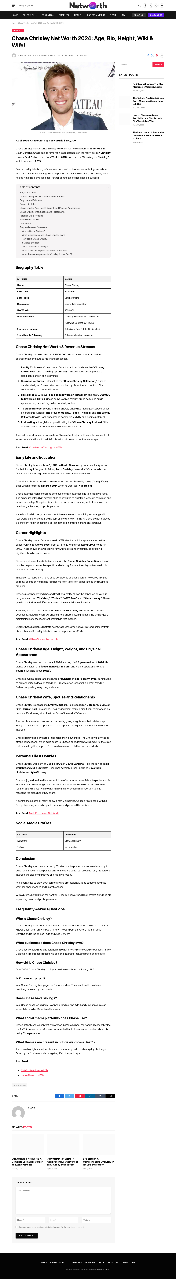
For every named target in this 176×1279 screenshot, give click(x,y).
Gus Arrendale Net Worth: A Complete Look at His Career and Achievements (27, 1161)
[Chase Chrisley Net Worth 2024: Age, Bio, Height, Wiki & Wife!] (63, 96)
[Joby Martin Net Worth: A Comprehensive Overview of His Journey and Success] (63, 1144)
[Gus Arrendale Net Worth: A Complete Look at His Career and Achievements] (28, 1144)
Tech (113, 15)
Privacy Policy (58, 1262)
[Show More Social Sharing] (162, 55)
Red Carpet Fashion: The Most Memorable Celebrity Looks (148, 85)
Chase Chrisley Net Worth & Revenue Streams (42, 196)
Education (48, 15)
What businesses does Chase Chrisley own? (43, 235)
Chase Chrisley (19, 1085)
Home (15, 15)
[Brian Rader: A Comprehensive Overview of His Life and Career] (99, 1144)
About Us (138, 15)
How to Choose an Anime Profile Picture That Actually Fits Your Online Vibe (147, 118)
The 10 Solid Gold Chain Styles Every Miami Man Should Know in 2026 (148, 101)
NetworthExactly (103, 1269)
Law (123, 15)
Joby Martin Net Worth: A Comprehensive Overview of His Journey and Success (62, 1161)
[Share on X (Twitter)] (152, 55)
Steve (22, 55)
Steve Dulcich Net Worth (34, 1070)
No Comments (69, 55)
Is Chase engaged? (31, 242)
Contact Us (156, 15)
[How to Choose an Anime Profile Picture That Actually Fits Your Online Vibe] (124, 119)
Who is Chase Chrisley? (33, 231)
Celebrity (29, 15)
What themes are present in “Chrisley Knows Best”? (47, 254)
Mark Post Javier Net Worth (44, 813)
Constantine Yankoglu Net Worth (47, 447)
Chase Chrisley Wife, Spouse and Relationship (42, 211)
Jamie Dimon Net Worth (34, 1075)
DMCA (101, 1262)
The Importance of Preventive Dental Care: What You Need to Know (148, 135)
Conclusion (25, 223)
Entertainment (96, 15)
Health (78, 15)
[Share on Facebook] (148, 55)
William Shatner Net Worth (43, 639)
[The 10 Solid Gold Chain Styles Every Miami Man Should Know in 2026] (124, 102)
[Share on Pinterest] (157, 55)
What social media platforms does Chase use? (44, 250)
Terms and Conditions (82, 1262)
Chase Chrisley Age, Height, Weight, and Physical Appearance (50, 208)
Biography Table (28, 192)
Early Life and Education (31, 200)
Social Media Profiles (30, 219)
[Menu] (13, 5)
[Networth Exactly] (88, 5)
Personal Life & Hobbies (31, 215)
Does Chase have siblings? (35, 246)
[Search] (139, 5)
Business (64, 15)
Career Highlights (28, 204)
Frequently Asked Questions (33, 227)
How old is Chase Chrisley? (35, 238)
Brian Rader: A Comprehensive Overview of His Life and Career (98, 1161)
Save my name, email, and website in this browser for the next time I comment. (51, 1227)
